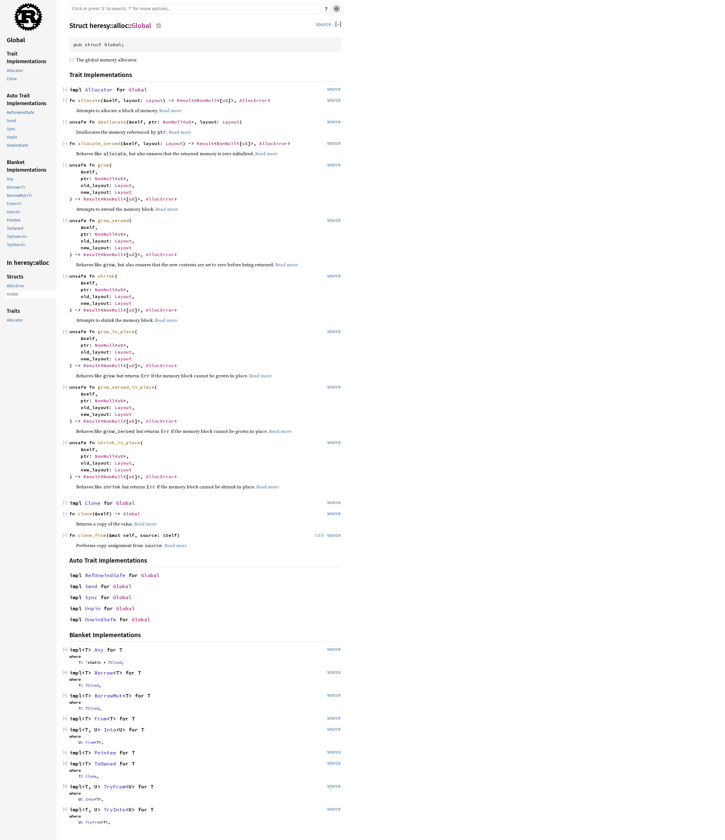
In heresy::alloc (28, 263)
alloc (120, 26)
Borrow (103, 672)
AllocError (15, 286)
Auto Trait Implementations (26, 100)
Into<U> (13, 212)
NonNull (207, 100)
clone (85, 513)
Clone (12, 78)
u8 (225, 100)
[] (338, 24)
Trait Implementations (26, 58)
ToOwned (15, 228)
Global (16, 40)
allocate (89, 100)
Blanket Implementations (26, 166)
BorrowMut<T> (19, 195)
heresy (99, 26)
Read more (170, 110)
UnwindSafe (17, 145)
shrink (106, 276)
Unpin (12, 137)
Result (185, 100)
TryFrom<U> (17, 236)
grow (103, 165)
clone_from (92, 535)
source (323, 24)
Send (11, 120)
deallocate (112, 122)
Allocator (15, 70)
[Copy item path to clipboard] (158, 25)
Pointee (14, 220)
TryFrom (114, 786)
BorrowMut (108, 695)
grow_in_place (116, 331)
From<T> (14, 203)
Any (10, 179)
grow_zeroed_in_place (126, 387)
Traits (13, 311)
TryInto (114, 809)
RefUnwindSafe (20, 112)
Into (110, 729)
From (100, 718)
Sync (11, 129)
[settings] (336, 9)
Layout (154, 100)
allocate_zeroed (99, 143)
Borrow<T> (16, 187)
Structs (15, 277)
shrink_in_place (119, 442)
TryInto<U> (16, 245)
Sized (115, 662)
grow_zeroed (113, 220)
